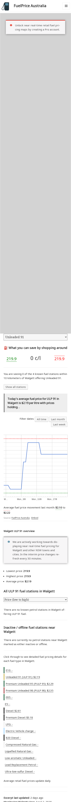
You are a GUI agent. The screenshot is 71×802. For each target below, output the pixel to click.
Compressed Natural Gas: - (22, 744)
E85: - (9, 697)
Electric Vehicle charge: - (21, 731)
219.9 (12, 358)
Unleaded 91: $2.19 (23, 677)
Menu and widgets (66, 9)
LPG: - (9, 724)
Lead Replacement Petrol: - (21, 764)
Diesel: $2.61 (13, 710)
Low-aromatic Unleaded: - (20, 758)
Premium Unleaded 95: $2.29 (29, 683)
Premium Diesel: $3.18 (19, 717)
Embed (34, 517)
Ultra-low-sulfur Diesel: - (20, 771)
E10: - (9, 670)
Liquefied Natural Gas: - (19, 751)
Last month (58, 419)
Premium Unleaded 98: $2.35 (29, 690)
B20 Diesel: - (13, 737)
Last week (59, 424)
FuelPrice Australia (30, 5)
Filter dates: (27, 418)
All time (41, 419)
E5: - (7, 704)
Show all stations (16, 387)
